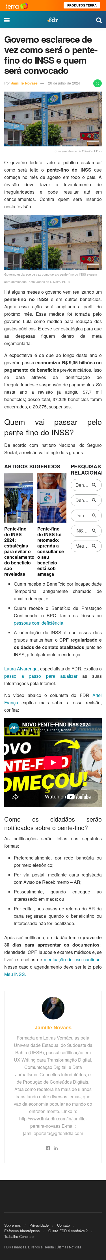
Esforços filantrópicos (22, 1230)
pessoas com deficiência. (39, 623)
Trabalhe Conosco (19, 1236)
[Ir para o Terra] (17, 5)
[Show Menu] (7, 19)
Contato (63, 1225)
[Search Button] (99, 19)
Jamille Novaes (24, 83)
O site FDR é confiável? (68, 1230)
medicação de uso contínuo (72, 959)
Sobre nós (12, 1225)
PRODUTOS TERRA (82, 5)
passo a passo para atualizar (40, 676)
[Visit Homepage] (52, 20)
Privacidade (39, 1225)
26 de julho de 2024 (64, 83)
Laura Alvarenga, (21, 668)
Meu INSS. (15, 974)
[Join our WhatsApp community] (97, 83)
